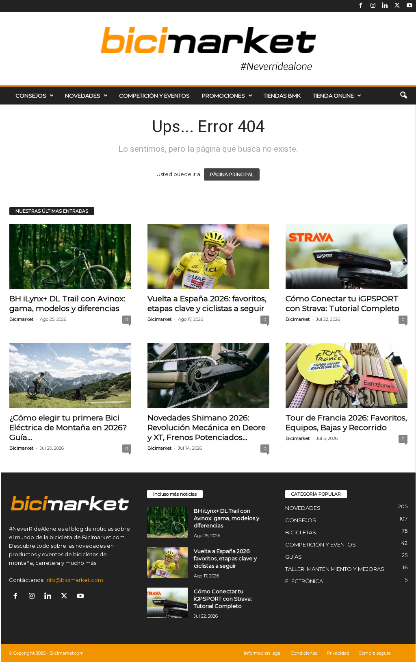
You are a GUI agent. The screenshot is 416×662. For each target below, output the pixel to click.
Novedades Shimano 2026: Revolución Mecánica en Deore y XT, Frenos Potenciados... (206, 427)
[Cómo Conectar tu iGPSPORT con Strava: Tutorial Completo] (346, 256)
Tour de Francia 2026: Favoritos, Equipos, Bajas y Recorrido (346, 422)
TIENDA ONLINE (333, 95)
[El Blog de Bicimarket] (208, 48)
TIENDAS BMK (282, 95)
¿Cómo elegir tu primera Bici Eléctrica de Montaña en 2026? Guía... (68, 427)
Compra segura (375, 653)
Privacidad (338, 653)
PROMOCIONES (223, 95)
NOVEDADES (82, 95)
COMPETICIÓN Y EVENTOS (154, 95)
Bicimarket (21, 319)
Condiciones (304, 653)
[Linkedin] (385, 6)
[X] (397, 6)
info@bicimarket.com (74, 580)
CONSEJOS (30, 95)
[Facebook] (361, 6)
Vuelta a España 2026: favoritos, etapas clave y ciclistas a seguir (206, 303)
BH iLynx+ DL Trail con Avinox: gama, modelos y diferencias (67, 303)
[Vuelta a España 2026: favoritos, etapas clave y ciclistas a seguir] (208, 256)
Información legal (263, 653)
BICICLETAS (300, 532)
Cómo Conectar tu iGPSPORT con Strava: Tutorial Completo (342, 303)
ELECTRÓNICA (304, 581)
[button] (403, 96)
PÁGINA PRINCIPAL (232, 174)
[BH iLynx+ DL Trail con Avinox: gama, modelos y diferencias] (70, 256)
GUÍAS (293, 556)
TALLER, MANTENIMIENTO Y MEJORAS (334, 569)
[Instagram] (373, 6)
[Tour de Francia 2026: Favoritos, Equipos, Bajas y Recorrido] (346, 375)
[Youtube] (409, 6)
